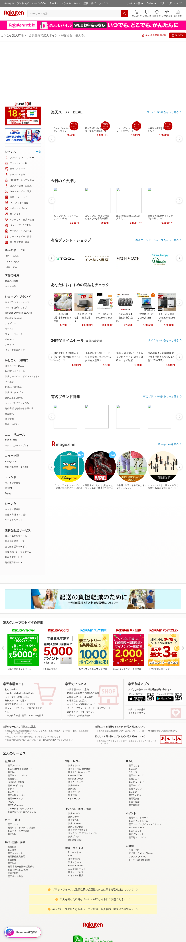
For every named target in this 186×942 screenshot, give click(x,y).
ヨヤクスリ (134, 749)
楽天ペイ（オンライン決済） (22, 804)
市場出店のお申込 (75, 638)
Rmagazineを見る (168, 426)
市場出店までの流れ (77, 646)
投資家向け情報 (55, 931)
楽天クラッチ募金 (136, 655)
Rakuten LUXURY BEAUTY (18, 258)
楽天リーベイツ (15, 775)
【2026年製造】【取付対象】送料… (124, 300)
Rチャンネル (74, 829)
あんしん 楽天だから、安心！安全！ (171, 685)
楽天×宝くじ (74, 769)
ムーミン (9, 290)
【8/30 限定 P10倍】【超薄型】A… (83, 300)
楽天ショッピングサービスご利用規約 (23, 653)
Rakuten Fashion (13, 263)
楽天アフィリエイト (78, 807)
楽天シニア (134, 756)
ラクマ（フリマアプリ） (17, 391)
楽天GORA (73, 762)
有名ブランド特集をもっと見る (161, 378)
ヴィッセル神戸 (75, 852)
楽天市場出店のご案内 (78, 635)
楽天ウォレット (15, 830)
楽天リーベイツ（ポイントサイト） (22, 321)
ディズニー (10, 268)
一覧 (38, 96)
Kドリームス (74, 775)
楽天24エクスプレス (15, 337)
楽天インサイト (136, 811)
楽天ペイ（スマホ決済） (20, 808)
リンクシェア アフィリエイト (82, 810)
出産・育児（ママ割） (16, 460)
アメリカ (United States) (141, 830)
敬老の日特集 (11, 226)
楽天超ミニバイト (137, 814)
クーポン (9, 327)
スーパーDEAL (39, 3)
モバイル (9, 3)
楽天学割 (9, 364)
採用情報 (125, 931)
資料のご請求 (92, 638)
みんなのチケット (77, 846)
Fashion (54, 3)
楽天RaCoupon (15, 782)
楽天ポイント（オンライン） (81, 657)
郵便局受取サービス (15, 486)
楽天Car (133, 769)
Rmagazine (11, 407)
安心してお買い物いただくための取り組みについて (120, 681)
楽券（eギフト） (13, 369)
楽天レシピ (134, 762)
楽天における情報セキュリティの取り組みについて (120, 672)
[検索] (124, 13)
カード (77, 3)
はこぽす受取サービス (16, 492)
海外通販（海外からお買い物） (20, 353)
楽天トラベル (74, 742)
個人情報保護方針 (140, 931)
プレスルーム (111, 931)
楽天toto (72, 766)
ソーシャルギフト (14, 465)
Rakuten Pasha (136, 804)
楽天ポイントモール (138, 798)
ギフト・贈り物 (12, 454)
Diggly (8, 438)
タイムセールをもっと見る (163, 322)
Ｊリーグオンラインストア (21, 785)
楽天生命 (12, 840)
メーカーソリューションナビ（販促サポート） (90, 653)
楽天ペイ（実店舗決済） (79, 661)
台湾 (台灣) (134, 827)
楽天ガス (133, 746)
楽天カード (13, 801)
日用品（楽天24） (14, 332)
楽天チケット (74, 839)
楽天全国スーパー (16, 772)
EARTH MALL (12, 385)
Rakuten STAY (75, 752)
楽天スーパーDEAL (14, 311)
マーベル (9, 274)
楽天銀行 (12, 824)
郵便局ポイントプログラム (18, 497)
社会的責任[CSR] (93, 931)
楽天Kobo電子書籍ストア (20, 746)
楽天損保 (12, 837)
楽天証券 (12, 827)
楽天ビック (13, 756)
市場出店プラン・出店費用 (80, 642)
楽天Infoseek (74, 800)
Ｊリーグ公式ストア (15, 295)
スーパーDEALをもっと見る (163, 94)
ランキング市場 (12, 428)
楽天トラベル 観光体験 (79, 746)
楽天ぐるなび (135, 766)
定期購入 (9, 359)
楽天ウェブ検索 (75, 804)
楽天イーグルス (75, 849)
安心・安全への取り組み (17, 642)
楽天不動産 (134, 779)
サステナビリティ (136, 658)
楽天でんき (134, 742)
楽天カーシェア (75, 759)
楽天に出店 (166, 3)
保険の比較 (13, 850)
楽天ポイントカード (138, 794)
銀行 (93, 3)
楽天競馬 (72, 772)
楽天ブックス (14, 742)
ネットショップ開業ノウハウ (81, 649)
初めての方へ (11, 635)
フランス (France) (137, 833)
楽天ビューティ (136, 759)
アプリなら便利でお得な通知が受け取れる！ (150, 635)
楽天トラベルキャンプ (79, 749)
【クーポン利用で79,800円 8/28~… (103, 300)
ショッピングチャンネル (17, 348)
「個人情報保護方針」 (51, 685)
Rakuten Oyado (76, 756)
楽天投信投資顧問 (16, 833)
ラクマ (11, 766)
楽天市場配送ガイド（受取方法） (21, 649)
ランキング (23, 3)
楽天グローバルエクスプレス (22, 789)
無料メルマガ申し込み (16, 646)
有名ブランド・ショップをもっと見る (157, 222)
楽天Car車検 (135, 772)
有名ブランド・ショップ (17, 247)
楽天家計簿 (134, 782)
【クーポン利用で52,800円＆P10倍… (166, 300)
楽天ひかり (73, 794)
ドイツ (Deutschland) (139, 837)
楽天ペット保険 (15, 853)
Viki (70, 832)
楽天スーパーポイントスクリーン (145, 801)
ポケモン (9, 284)
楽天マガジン (74, 836)
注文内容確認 (13, 661)
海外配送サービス (14, 507)
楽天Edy (12, 811)
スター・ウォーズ (14, 279)
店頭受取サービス (14, 502)
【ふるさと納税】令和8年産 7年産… (62, 300)
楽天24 (11, 749)
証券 (86, 3)
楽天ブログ (73, 813)
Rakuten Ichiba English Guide (19, 638)
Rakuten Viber (75, 817)
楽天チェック (135, 808)
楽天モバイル (74, 790)
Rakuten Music (75, 842)
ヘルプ (178, 3)
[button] (147, 13)
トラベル (66, 3)
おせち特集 (10, 231)
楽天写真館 (134, 775)
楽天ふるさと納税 (14, 343)
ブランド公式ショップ (16, 253)
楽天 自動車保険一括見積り (21, 843)
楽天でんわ (73, 797)
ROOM (8, 433)
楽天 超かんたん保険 (18, 847)
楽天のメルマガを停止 (32, 661)
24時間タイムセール (15, 316)
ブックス (103, 3)
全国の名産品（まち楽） (17, 412)
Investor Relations (73, 931)
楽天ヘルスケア (136, 752)
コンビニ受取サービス (16, 481)
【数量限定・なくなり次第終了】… (145, 300)
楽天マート (13, 769)
